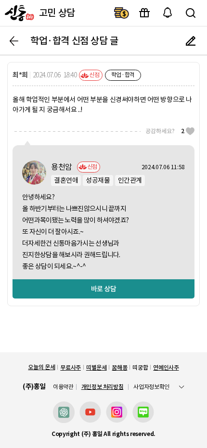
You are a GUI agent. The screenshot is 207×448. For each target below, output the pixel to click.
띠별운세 (96, 367)
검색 (190, 13)
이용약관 (63, 387)
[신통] (18, 13)
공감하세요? (164, 131)
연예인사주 (166, 367)
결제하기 (121, 13)
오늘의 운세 (41, 367)
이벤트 (144, 13)
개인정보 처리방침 (102, 386)
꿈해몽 (119, 367)
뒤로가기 (14, 40)
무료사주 (70, 367)
